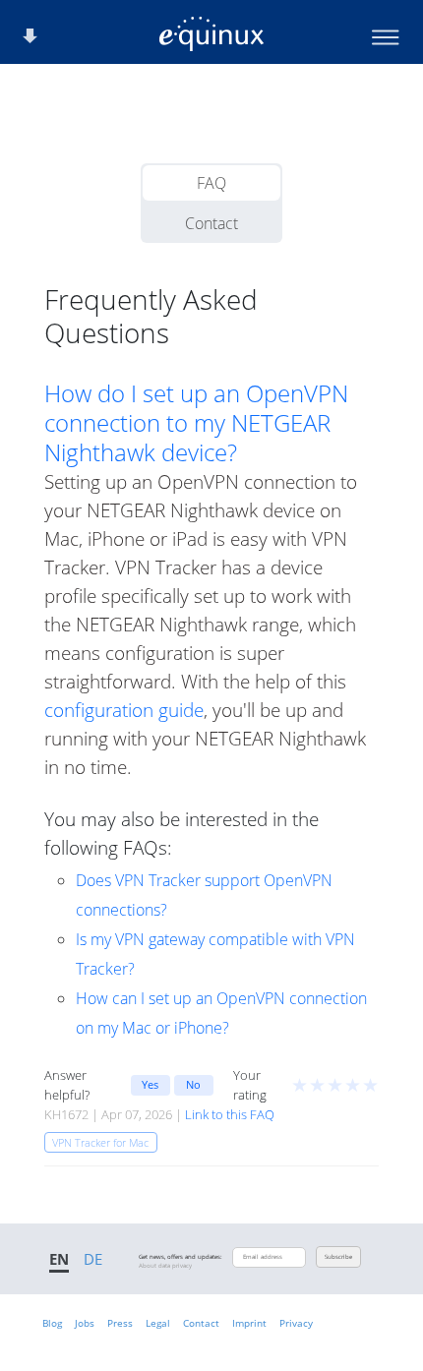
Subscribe (338, 1257)
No (193, 1084)
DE (93, 1259)
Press (120, 1323)
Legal (158, 1323)
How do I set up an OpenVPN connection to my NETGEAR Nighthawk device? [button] (196, 423)
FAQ (211, 183)
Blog (52, 1323)
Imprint (249, 1323)
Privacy (296, 1323)
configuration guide (124, 709)
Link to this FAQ (229, 1114)
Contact (211, 223)
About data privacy (165, 1266)
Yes (150, 1084)
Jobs (84, 1323)
